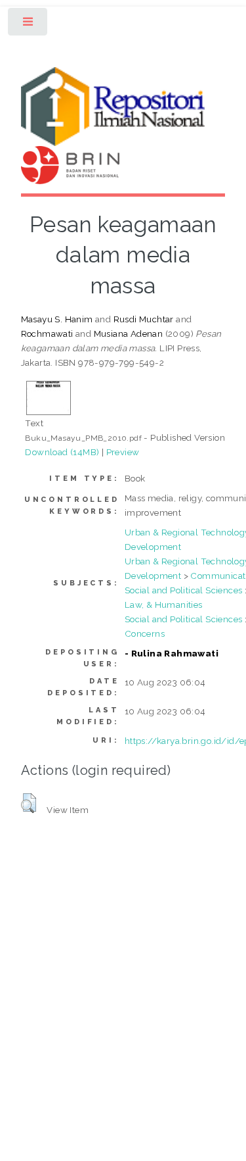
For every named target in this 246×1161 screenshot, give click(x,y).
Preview (123, 452)
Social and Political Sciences (184, 590)
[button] (28, 803)
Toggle (28, 24)
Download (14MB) (62, 452)
